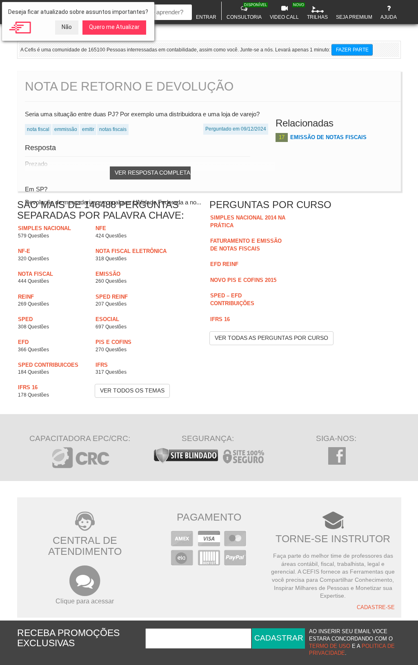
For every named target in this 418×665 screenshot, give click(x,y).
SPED (25, 319)
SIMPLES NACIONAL (44, 228)
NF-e (24, 251)
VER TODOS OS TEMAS (132, 390)
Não (67, 27)
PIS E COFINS (113, 342)
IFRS (102, 365)
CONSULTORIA (245, 11)
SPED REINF (112, 297)
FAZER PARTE (352, 50)
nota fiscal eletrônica (131, 251)
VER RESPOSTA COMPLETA (152, 172)
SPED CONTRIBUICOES (48, 365)
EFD (23, 342)
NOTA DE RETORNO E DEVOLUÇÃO (129, 86)
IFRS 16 (28, 387)
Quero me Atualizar (114, 27)
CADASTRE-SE (376, 607)
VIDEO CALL (285, 11)
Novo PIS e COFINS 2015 (243, 280)
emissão (108, 274)
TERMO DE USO (329, 646)
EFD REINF (224, 264)
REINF (26, 297)
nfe (101, 228)
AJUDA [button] (388, 17)
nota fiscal (35, 274)
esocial (107, 319)
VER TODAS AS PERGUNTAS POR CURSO (271, 338)
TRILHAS (317, 17)
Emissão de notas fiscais (328, 137)
